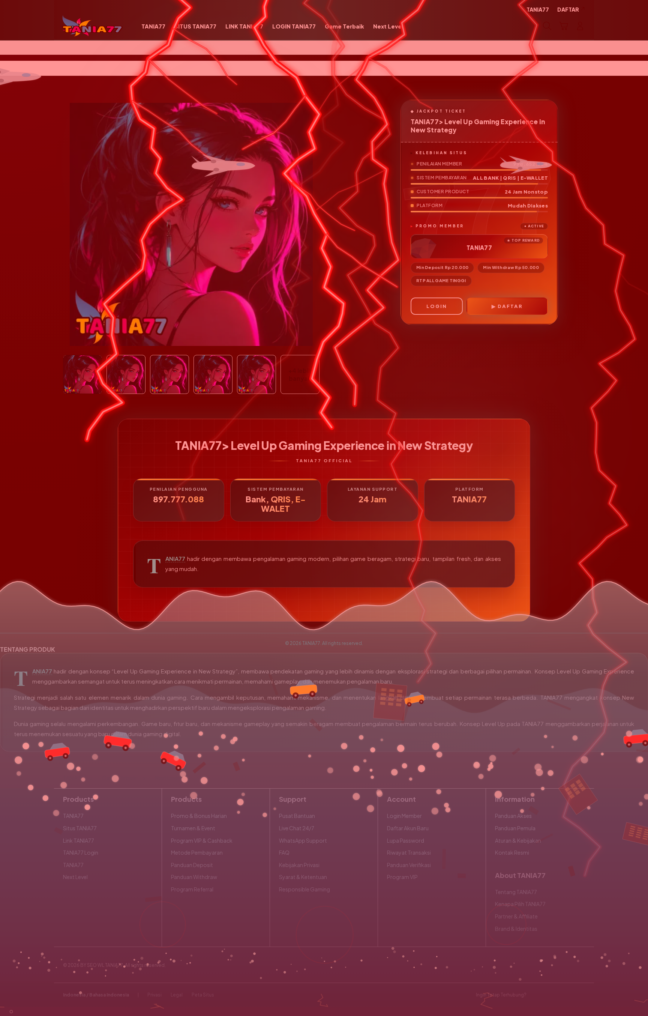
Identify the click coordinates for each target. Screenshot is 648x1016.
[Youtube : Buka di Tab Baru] (580, 994)
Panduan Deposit (192, 864)
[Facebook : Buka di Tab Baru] (536, 994)
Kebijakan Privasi (299, 864)
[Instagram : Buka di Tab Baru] (565, 994)
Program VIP (402, 876)
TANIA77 (175, 558)
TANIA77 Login (80, 852)
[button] (564, 26)
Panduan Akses (513, 815)
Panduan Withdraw (194, 876)
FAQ (284, 852)
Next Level (75, 876)
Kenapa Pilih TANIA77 (520, 903)
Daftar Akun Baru (408, 828)
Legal (177, 995)
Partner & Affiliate (516, 916)
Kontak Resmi (512, 852)
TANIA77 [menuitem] (537, 9)
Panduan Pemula (515, 828)
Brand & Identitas (516, 928)
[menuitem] (153, 26)
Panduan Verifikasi (409, 864)
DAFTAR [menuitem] (568, 9)
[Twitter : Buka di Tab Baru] (551, 994)
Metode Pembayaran (197, 852)
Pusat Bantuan (297, 815)
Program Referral (192, 889)
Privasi (154, 995)
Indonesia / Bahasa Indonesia (96, 995)
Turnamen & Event (193, 828)
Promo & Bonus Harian (199, 815)
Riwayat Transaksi (409, 852)
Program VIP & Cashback (201, 840)
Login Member (404, 815)
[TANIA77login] (92, 26)
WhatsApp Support (303, 840)
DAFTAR (510, 306)
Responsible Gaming (304, 889)
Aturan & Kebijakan (518, 840)
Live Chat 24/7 (296, 828)
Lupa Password (405, 840)
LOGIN (436, 306)
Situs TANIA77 (80, 828)
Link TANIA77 (78, 840)
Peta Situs (203, 995)
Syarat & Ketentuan (303, 876)
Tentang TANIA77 (516, 891)
